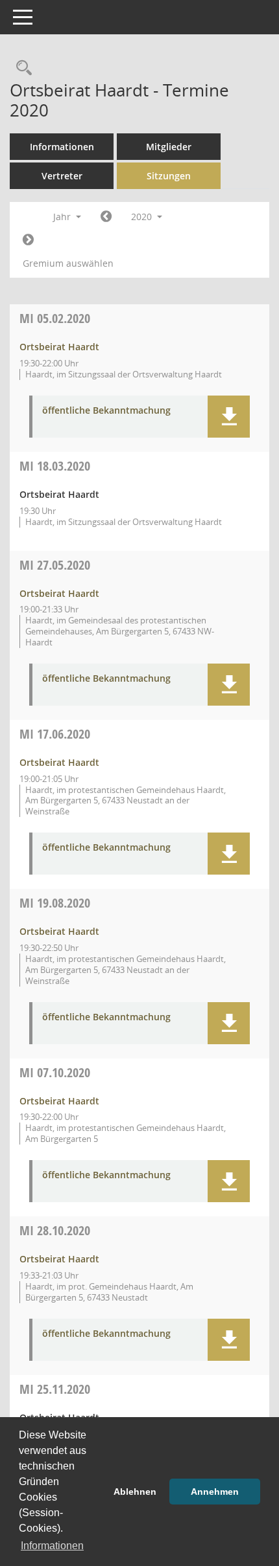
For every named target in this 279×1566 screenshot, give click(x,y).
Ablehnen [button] (135, 1491)
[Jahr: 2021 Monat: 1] (28, 240)
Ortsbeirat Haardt (59, 347)
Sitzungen (169, 176)
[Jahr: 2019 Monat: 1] (106, 217)
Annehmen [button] (215, 1491)
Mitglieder (168, 146)
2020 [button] (142, 216)
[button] (229, 417)
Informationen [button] (52, 1545)
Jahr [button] (63, 216)
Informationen (62, 146)
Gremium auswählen (68, 263)
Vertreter (62, 176)
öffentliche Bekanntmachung (106, 410)
